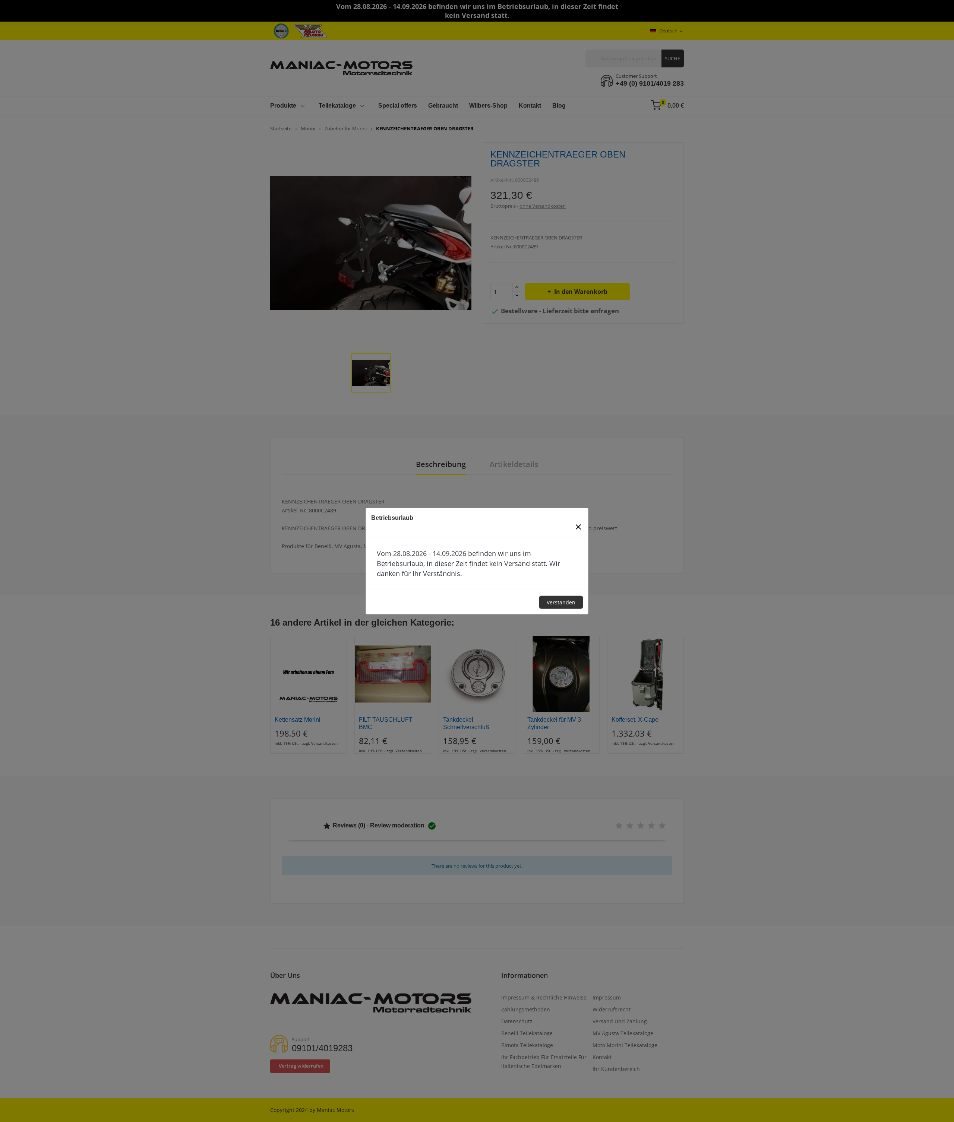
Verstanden (561, 602)
